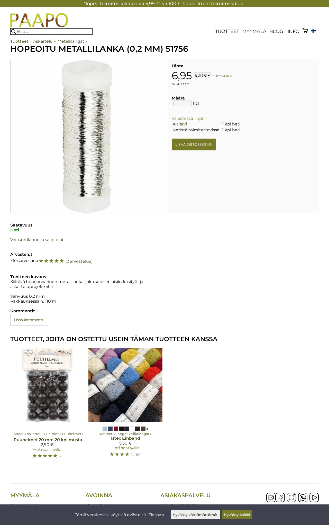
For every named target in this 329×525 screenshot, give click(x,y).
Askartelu (44, 41)
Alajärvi (179, 124)
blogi (277, 31)
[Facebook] (280, 498)
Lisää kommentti (29, 320)
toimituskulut (223, 75)
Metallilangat (72, 41)
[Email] (271, 500)
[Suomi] (315, 31)
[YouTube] (314, 498)
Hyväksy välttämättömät (195, 514)
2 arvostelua (79, 261)
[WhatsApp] (302, 498)
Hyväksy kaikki (237, 514)
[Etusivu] (39, 25)
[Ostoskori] (305, 31)
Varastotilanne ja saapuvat (37, 239)
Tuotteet (227, 31)
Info (293, 31)
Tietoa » (156, 514)
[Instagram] (291, 498)
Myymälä (254, 31)
